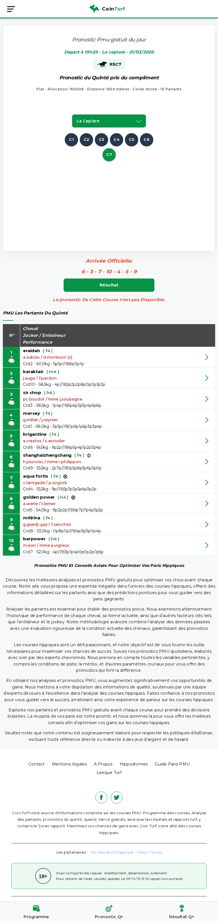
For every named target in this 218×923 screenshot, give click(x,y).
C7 (109, 154)
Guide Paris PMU (172, 764)
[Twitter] (117, 797)
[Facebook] (101, 797)
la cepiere (88, 121)
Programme (36, 916)
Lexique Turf (109, 772)
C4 (117, 139)
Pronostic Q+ (109, 916)
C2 (86, 139)
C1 (71, 139)
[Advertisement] (115, 201)
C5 (131, 139)
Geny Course (149, 852)
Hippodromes (134, 764)
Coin (113, 9)
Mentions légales (69, 764)
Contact (36, 764)
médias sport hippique (112, 852)
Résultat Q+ (181, 916)
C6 (147, 139)
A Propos (103, 764)
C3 (101, 139)
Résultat (109, 285)
